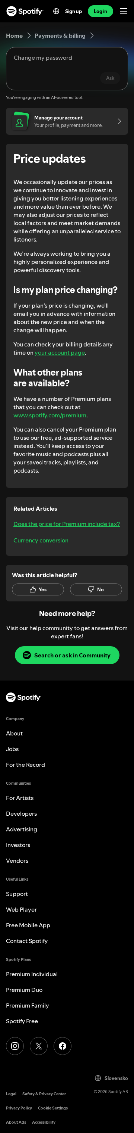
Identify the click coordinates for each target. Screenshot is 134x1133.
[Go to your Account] (117, 121)
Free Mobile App (28, 925)
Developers (21, 813)
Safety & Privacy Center (44, 1094)
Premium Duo (24, 990)
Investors (18, 845)
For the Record (25, 764)
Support (17, 894)
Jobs (12, 749)
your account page (60, 352)
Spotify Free (22, 1021)
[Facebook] (62, 1046)
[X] (39, 1046)
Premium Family (27, 1005)
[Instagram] (15, 1046)
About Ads (16, 1122)
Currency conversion (40, 540)
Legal (11, 1094)
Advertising (21, 829)
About (14, 733)
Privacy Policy (19, 1108)
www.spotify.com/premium (49, 415)
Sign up (73, 11)
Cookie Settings (53, 1108)
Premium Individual (32, 974)
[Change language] (56, 11)
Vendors (17, 860)
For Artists (20, 798)
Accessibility (43, 1122)
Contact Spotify (27, 941)
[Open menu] (123, 11)
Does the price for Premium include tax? (66, 524)
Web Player (21, 909)
